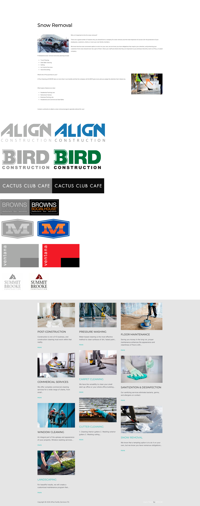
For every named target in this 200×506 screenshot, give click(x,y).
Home (91, 6)
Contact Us (121, 6)
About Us (99, 6)
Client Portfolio (146, 6)
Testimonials (133, 6)
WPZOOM (159, 502)
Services (109, 6)
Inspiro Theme (148, 502)
